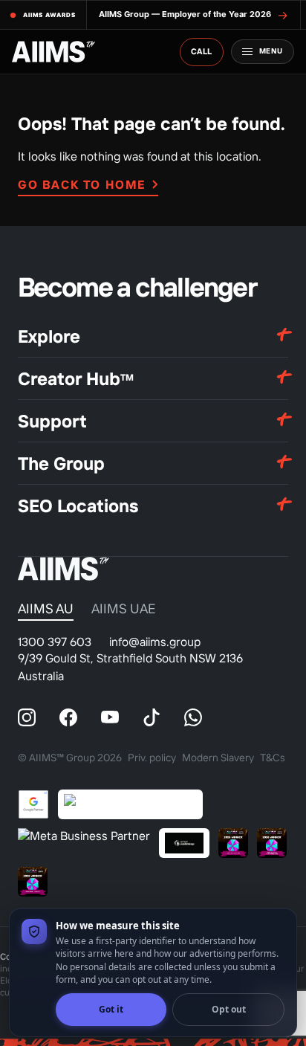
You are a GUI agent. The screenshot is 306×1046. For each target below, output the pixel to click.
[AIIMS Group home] (53, 52)
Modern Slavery (218, 757)
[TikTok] (151, 717)
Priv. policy (152, 757)
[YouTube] (110, 717)
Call (201, 51)
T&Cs (272, 757)
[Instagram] (27, 717)
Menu (271, 51)
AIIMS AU (46, 608)
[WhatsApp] (193, 717)
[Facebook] (68, 717)
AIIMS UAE (123, 608)
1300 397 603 (54, 641)
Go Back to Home (82, 184)
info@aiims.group (155, 641)
